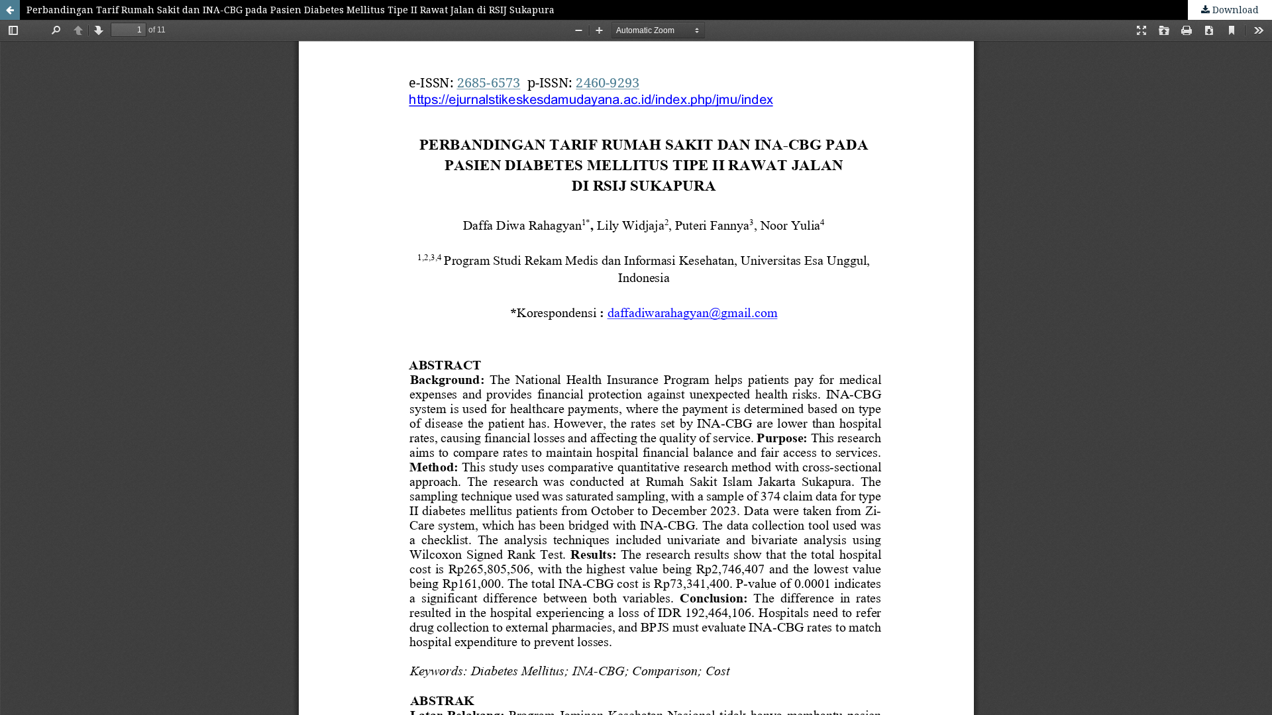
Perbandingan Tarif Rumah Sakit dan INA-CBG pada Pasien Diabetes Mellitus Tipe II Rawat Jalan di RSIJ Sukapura (290, 9)
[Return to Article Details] (10, 10)
